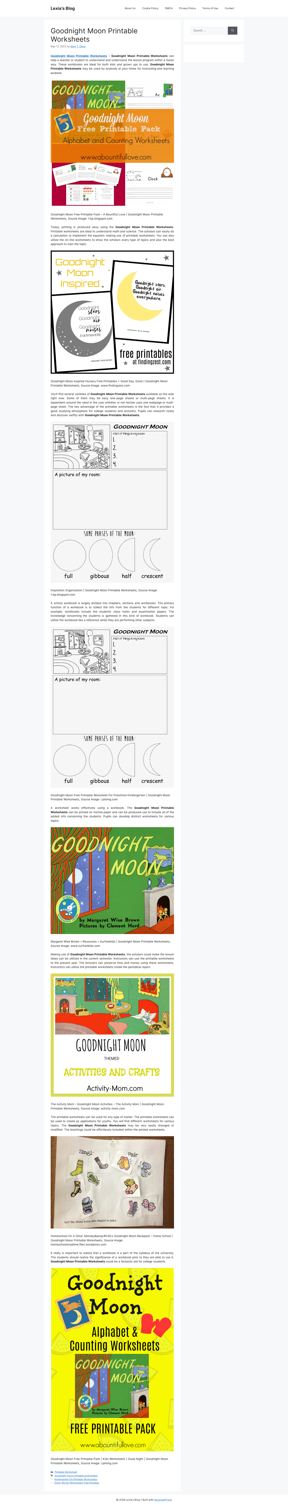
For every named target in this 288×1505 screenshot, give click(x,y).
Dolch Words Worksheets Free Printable (76, 1482)
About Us (130, 8)
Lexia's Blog (63, 8)
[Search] (232, 31)
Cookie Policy (150, 8)
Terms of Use (210, 8)
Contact (229, 8)
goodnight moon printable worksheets (76, 1475)
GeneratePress (163, 1499)
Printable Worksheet (65, 1472)
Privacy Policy (187, 8)
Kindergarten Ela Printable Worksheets (75, 1479)
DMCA (168, 8)
